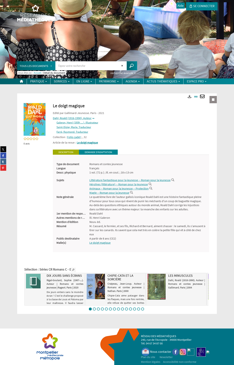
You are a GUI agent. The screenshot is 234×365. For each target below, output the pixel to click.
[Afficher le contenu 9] (122, 309)
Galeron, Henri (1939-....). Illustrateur (77, 122)
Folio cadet (74, 137)
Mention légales (150, 362)
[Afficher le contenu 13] (138, 309)
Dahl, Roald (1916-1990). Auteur (72, 118)
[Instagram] (182, 351)
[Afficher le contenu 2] (94, 309)
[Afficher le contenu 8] (118, 309)
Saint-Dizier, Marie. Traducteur (73, 127)
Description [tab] (65, 152)
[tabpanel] (130, 203)
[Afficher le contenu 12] (134, 309)
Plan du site (148, 357)
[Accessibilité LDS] (201, 351)
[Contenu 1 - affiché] (90, 309)
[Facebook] (175, 351)
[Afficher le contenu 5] (106, 309)
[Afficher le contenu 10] (126, 309)
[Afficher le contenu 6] (110, 309)
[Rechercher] (172, 180)
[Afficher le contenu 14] (142, 309)
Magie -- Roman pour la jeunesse (109, 192)
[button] (35, 119)
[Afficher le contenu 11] (130, 309)
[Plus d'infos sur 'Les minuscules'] (156, 287)
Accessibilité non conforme (179, 362)
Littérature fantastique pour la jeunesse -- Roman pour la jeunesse (130, 180)
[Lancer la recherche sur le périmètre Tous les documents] (132, 65)
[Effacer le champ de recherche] (122, 65)
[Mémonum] (207, 351)
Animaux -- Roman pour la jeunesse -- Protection (119, 188)
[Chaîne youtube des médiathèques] (190, 351)
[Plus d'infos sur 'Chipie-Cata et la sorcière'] (95, 286)
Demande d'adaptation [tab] (98, 152)
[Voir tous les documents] (73, 270)
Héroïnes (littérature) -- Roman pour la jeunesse (118, 184)
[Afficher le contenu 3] (98, 309)
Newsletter (166, 357)
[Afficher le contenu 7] (114, 309)
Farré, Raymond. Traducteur (72, 132)
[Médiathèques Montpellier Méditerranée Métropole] (35, 15)
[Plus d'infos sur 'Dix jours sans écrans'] (35, 281)
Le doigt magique (87, 142)
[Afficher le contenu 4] (102, 309)
